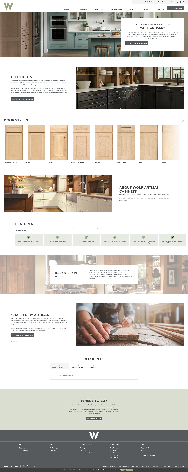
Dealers (113, 450)
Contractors (114, 453)
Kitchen (22, 445)
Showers (52, 450)
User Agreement (179, 466)
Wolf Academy (115, 448)
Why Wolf (144, 450)
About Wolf (145, 448)
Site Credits (145, 466)
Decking (83, 450)
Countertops (23, 450)
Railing (82, 448)
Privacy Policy (166, 466)
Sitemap (155, 466)
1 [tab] (11, 341)
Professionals (116, 445)
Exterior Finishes (86, 453)
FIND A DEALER (177, 8)
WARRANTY (93, 367)
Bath (51, 445)
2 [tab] (14, 341)
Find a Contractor (150, 2)
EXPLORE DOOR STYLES (24, 99)
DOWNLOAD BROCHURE (138, 43)
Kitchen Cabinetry (148, 24)
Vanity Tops (53, 448)
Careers (143, 453)
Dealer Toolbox (162, 2)
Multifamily (114, 457)
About (143, 445)
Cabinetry (22, 448)
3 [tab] (16, 341)
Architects (114, 455)
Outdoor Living (86, 445)
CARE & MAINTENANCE (79, 367)
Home (136, 24)
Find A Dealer (95, 418)
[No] (186, 470)
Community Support (148, 455)
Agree (122, 469)
